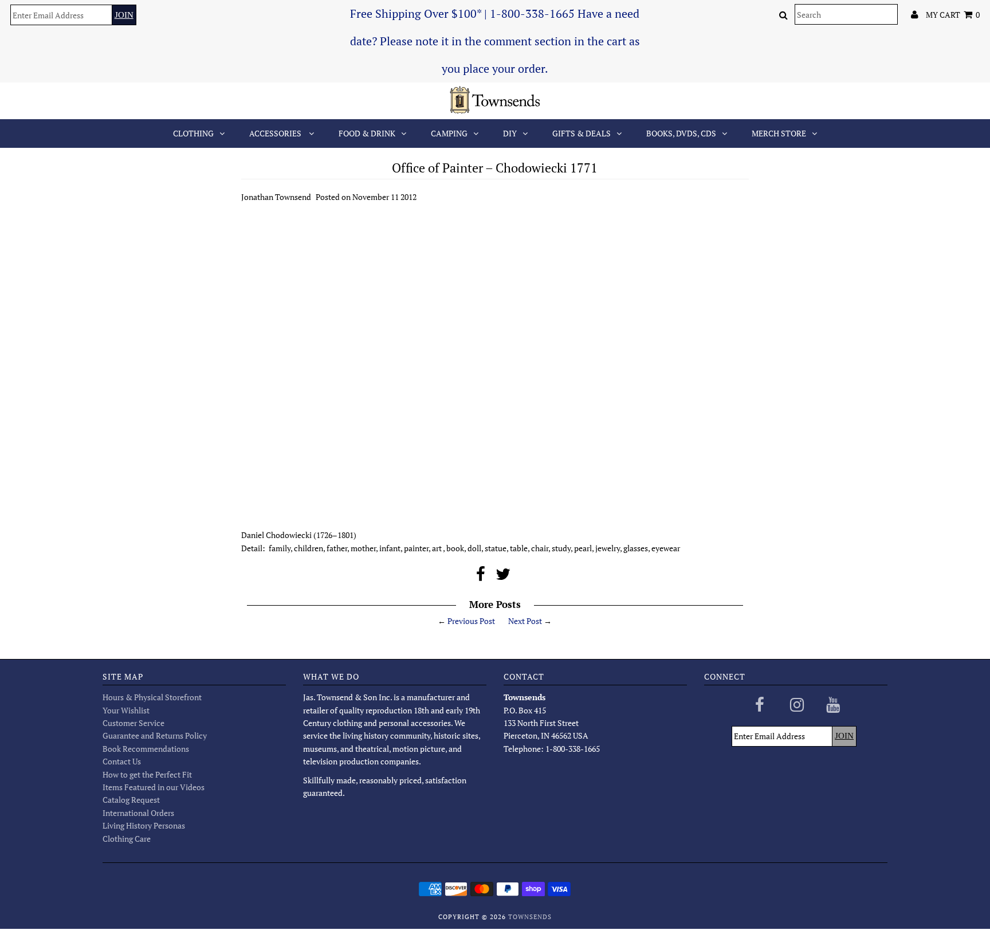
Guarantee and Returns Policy (155, 735)
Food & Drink (367, 133)
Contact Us (122, 761)
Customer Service (133, 722)
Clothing (193, 133)
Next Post (525, 620)
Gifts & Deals (581, 133)
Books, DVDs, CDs (681, 133)
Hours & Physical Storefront (152, 697)
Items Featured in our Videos (154, 787)
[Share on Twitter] (503, 576)
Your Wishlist (126, 710)
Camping (449, 133)
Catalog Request (131, 799)
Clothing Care (127, 838)
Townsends (530, 917)
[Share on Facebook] (480, 576)
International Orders (138, 812)
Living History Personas (144, 825)
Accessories (276, 133)
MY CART (953, 14)
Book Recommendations (146, 748)
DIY (510, 133)
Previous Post (471, 620)
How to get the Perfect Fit (147, 774)
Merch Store (779, 133)
